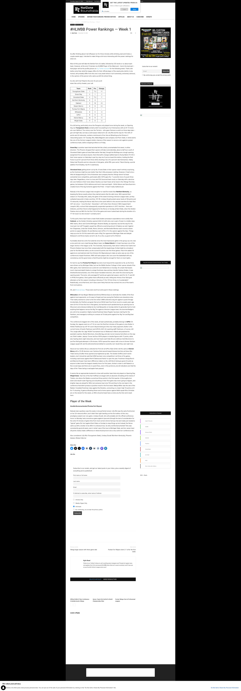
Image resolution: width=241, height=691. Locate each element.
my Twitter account (103, 68)
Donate (149, 17)
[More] (90, 37)
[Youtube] (163, 1)
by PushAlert (106, 11)
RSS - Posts (143, 475)
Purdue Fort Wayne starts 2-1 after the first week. (122, 550)
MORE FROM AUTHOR (110, 579)
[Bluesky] (166, 1)
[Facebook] (153, 1)
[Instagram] (157, 1)
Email (74, 487)
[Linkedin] (88, 570)
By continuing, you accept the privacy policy (89, 509)
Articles (121, 17)
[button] (168, 17)
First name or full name (80, 475)
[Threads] (169, 1)
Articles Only (79, 499)
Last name (76, 481)
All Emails (78, 506)
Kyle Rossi (74, 33)
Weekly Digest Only (81, 503)
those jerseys (80, 290)
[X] (160, 1)
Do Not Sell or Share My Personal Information (225, 687)
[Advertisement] (103, 48)
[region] (120, 686)
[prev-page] (71, 605)
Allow (134, 9)
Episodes (81, 17)
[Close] (239, 682)
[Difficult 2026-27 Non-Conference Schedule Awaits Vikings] (80, 591)
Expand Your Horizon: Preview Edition (101, 17)
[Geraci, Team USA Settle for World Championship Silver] (103, 591)
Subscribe (140, 17)
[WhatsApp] (85, 37)
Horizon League (79, 24)
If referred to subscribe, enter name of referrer (87, 493)
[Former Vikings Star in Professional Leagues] (125, 591)
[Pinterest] (81, 37)
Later (124, 9)
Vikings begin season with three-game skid (83, 550)
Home (74, 17)
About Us (130, 17)
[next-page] (74, 605)
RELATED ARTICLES (95, 579)
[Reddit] (91, 570)
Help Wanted (89, 1)
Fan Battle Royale (98, 1)
